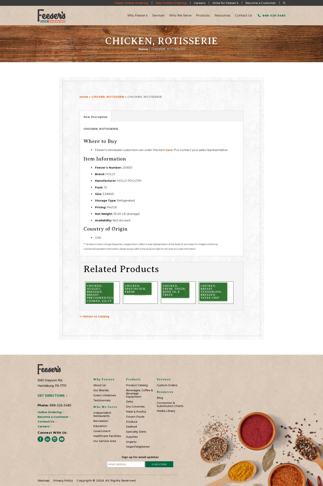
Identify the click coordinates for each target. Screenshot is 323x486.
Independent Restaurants (102, 414)
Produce (131, 421)
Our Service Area (104, 441)
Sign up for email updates (140, 457)
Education (100, 426)
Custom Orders (167, 385)
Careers (199, 2)
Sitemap (44, 480)
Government (101, 431)
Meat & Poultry (136, 411)
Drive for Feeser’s (225, 2)
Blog (160, 397)
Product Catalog (137, 385)
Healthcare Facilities (107, 436)
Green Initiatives (104, 395)
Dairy (129, 401)
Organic (131, 441)
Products (203, 15)
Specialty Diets (136, 431)
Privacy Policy (63, 480)
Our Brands (101, 390)
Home (143, 49)
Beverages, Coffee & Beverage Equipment (139, 393)
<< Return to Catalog (94, 316)
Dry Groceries (135, 406)
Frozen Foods (135, 416)
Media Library (166, 411)
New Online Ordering (171, 2)
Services (158, 15)
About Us (99, 385)
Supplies (132, 436)
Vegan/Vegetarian (138, 446)
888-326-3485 (273, 15)
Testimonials (102, 400)
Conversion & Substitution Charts (170, 404)
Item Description (95, 116)
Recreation (100, 421)
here (169, 150)
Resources (222, 15)
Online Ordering (50, 412)
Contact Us (243, 15)
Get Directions (52, 395)
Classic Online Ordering (131, 2)
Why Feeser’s (137, 15)
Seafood (131, 426)
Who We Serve (180, 15)
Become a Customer (260, 2)
